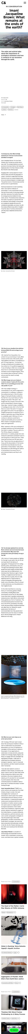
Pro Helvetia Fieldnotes (7, 952)
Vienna (16, 983)
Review (3, 912)
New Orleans (20, 107)
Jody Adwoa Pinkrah (8, 101)
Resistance (10, 109)
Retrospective (10, 912)
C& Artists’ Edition (6, 1018)
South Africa (14, 1018)
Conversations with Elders (7, 983)
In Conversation (5, 107)
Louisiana (4, 109)
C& (3, 3)
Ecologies (13, 107)
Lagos (15, 952)
